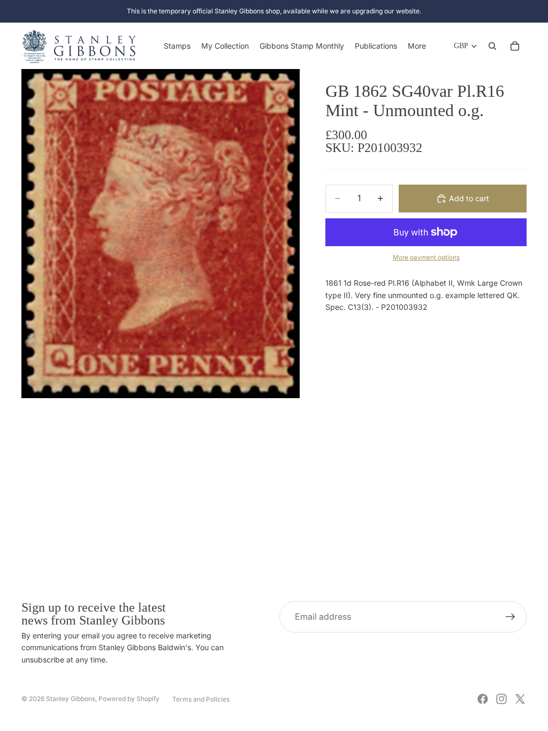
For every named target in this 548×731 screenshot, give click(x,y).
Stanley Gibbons (70, 699)
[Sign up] (510, 617)
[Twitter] (520, 698)
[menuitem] (416, 46)
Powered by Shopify (128, 699)
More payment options (426, 257)
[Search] (492, 46)
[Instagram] (501, 698)
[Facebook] (482, 698)
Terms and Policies (201, 699)
